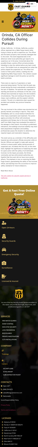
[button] (2, 22)
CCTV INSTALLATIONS (9, 340)
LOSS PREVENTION (8, 330)
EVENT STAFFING (7, 324)
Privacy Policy (5, 405)
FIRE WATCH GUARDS (9, 321)
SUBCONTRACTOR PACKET (12, 375)
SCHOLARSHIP (8, 372)
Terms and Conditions (8, 410)
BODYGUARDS (7, 333)
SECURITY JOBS (8, 369)
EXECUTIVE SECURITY (9, 327)
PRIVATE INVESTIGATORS (10, 336)
